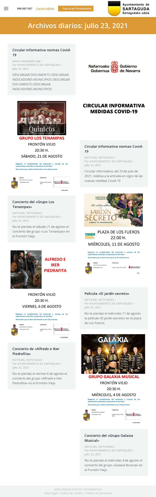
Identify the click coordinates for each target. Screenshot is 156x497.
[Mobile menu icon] (6, 8)
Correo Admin (45, 8)
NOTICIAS (90, 157)
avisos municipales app (26, 61)
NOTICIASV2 (106, 157)
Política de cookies (71, 493)
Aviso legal (51, 493)
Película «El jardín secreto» (106, 293)
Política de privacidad (98, 493)
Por (36, 65)
